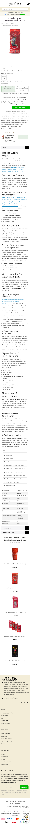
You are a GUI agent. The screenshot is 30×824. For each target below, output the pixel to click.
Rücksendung (4, 764)
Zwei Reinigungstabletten (18, 93)
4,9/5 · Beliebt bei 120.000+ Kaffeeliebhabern (15, 113)
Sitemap (3, 744)
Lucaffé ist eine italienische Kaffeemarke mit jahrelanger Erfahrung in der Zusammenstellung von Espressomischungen (13, 169)
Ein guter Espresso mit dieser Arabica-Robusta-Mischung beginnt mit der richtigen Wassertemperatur (13, 302)
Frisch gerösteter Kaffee (7, 713)
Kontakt (3, 754)
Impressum (25, 806)
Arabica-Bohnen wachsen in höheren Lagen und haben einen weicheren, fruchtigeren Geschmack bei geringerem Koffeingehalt (14, 200)
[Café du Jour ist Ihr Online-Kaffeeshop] (15, 4)
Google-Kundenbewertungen (13, 14)
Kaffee (7, 23)
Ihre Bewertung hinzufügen (16, 65)
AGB (20, 806)
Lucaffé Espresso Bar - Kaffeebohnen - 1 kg (15, 564)
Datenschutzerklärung (12, 806)
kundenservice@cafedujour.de (11, 698)
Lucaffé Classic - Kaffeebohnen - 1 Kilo (15, 588)
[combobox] (15, 9)
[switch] (26, 821)
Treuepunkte (4, 736)
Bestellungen (4, 757)
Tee (2, 718)
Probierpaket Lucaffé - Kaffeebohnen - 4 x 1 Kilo (15, 636)
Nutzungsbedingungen (19, 792)
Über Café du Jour (5, 733)
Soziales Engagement (6, 741)
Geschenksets (4, 720)
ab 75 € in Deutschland (15, 111)
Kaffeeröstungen (5, 723)
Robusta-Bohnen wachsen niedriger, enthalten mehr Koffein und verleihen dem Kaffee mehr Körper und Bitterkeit (15, 204)
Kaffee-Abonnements (6, 739)
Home (2, 23)
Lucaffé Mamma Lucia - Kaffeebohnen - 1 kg (15, 612)
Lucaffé (12, 23)
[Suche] (4, 9)
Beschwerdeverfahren (23, 808)
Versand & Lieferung (6, 762)
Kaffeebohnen (4, 715)
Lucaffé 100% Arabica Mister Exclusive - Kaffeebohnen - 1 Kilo (15, 661)
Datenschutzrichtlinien (5, 792)
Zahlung (3, 759)
